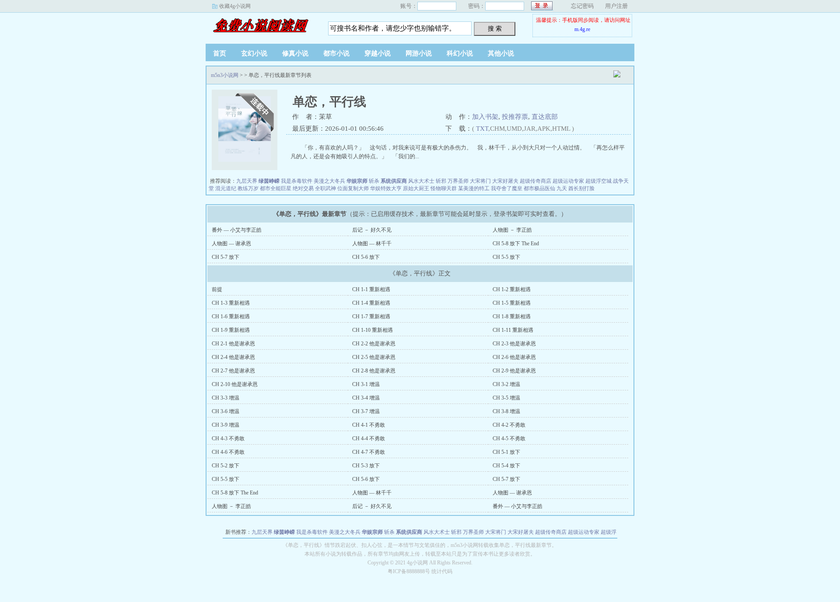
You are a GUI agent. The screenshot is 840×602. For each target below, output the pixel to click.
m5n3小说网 (260, 26)
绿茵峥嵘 (269, 181)
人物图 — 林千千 (372, 243)
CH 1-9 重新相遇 (231, 330)
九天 (561, 188)
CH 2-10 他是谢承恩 (235, 384)
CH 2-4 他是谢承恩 (233, 357)
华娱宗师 (357, 181)
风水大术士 (421, 181)
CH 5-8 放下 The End (516, 243)
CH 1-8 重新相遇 (512, 316)
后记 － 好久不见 (372, 230)
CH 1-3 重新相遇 (231, 303)
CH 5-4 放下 (506, 466)
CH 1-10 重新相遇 (372, 330)
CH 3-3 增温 (225, 398)
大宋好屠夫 (505, 181)
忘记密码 (582, 6)
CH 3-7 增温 (366, 411)
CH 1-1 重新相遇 (371, 289)
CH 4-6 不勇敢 (228, 452)
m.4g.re (582, 29)
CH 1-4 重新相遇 (371, 303)
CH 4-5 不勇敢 (509, 438)
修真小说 (295, 53)
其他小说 (501, 53)
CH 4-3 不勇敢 (228, 438)
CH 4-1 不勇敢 (368, 425)
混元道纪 (225, 188)
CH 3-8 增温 (506, 411)
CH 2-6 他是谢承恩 (514, 357)
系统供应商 (394, 181)
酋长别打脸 (581, 188)
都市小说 (336, 53)
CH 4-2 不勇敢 (509, 425)
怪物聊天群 (443, 188)
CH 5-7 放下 (225, 257)
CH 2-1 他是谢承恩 (233, 344)
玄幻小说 (254, 53)
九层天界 (246, 181)
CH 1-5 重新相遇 (512, 303)
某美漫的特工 (474, 188)
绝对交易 (303, 188)
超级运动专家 (568, 181)
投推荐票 (515, 116)
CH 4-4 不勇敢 (368, 438)
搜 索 (495, 28)
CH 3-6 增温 (225, 411)
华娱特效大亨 (386, 188)
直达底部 (545, 116)
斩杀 (374, 181)
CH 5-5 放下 (506, 257)
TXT (482, 128)
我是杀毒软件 (296, 181)
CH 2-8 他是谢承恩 (374, 371)
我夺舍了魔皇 (506, 188)
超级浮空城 (598, 181)
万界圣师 (458, 181)
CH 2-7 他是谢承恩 (233, 371)
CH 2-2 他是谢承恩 (374, 344)
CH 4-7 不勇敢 (368, 452)
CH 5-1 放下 (506, 452)
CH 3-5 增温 (506, 398)
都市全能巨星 (275, 188)
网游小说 (419, 53)
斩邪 (441, 181)
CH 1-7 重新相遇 (371, 316)
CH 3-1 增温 (366, 384)
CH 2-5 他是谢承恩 (374, 357)
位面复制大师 (353, 188)
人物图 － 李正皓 (512, 230)
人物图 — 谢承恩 (231, 243)
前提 (217, 289)
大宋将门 (480, 181)
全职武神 (325, 188)
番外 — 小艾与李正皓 (237, 230)
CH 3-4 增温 (366, 398)
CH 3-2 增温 (506, 384)
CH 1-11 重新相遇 (513, 330)
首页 (219, 53)
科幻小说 (460, 53)
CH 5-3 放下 (366, 466)
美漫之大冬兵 (329, 181)
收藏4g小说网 (235, 6)
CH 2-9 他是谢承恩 (514, 371)
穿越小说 (377, 53)
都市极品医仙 (539, 188)
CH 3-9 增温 (225, 425)
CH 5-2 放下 (225, 466)
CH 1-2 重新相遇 (512, 289)
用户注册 (616, 6)
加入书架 (485, 116)
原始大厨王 (416, 188)
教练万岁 (248, 188)
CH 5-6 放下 (366, 257)
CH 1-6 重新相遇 (231, 316)
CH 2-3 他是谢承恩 (514, 344)
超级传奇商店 (535, 181)
